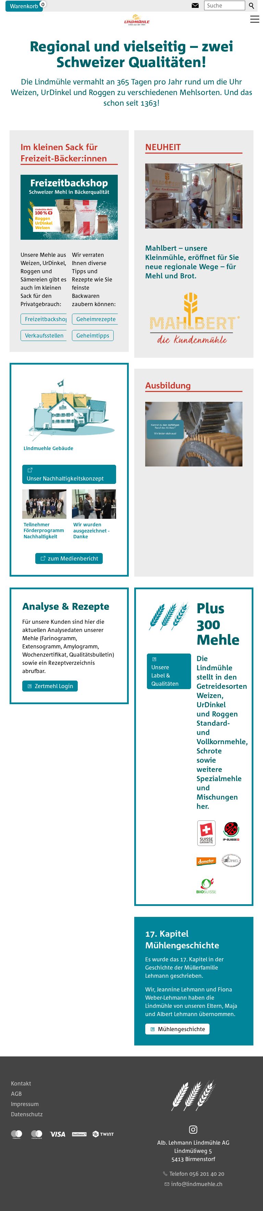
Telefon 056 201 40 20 (197, 1173)
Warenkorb (24, 6)
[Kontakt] (195, 5)
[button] (254, 19)
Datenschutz (27, 1114)
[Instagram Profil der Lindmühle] (193, 1129)
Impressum (25, 1104)
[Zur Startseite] (137, 19)
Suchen (252, 6)
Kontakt (21, 1083)
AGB (16, 1093)
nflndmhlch (198, 1184)
